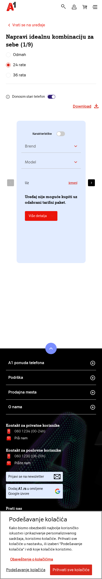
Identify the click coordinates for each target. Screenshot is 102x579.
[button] (74, 7)
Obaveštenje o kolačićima (31, 559)
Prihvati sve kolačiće (71, 570)
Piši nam (21, 438)
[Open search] (63, 6)
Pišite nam (22, 463)
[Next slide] (91, 182)
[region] (51, 545)
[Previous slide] (10, 182)
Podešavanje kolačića (25, 570)
